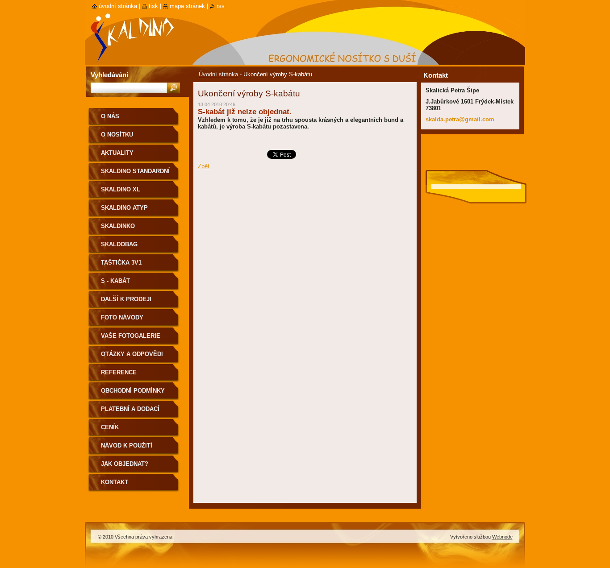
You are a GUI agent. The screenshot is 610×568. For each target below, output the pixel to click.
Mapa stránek (187, 6)
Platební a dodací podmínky (130, 412)
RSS (221, 6)
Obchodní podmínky (133, 390)
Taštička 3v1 (121, 262)
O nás (110, 116)
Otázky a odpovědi (132, 354)
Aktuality (117, 152)
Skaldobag (119, 244)
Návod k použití (126, 445)
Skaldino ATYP (124, 207)
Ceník (110, 427)
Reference (119, 372)
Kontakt (114, 482)
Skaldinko (118, 226)
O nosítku (117, 134)
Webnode (502, 536)
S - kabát (115, 281)
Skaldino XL (120, 189)
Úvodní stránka (218, 74)
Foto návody (122, 317)
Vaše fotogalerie (130, 335)
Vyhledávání (109, 75)
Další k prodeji (126, 299)
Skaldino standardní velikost (135, 174)
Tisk (153, 6)
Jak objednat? (124, 463)
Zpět (203, 166)
